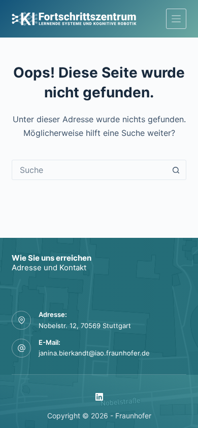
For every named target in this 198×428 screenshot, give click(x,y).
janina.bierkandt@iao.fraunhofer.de (94, 353)
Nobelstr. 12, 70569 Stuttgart (85, 326)
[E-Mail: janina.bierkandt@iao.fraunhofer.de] (21, 348)
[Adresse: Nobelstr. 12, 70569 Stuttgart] (21, 320)
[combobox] (89, 170)
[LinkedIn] (99, 397)
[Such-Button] (176, 170)
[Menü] (176, 19)
